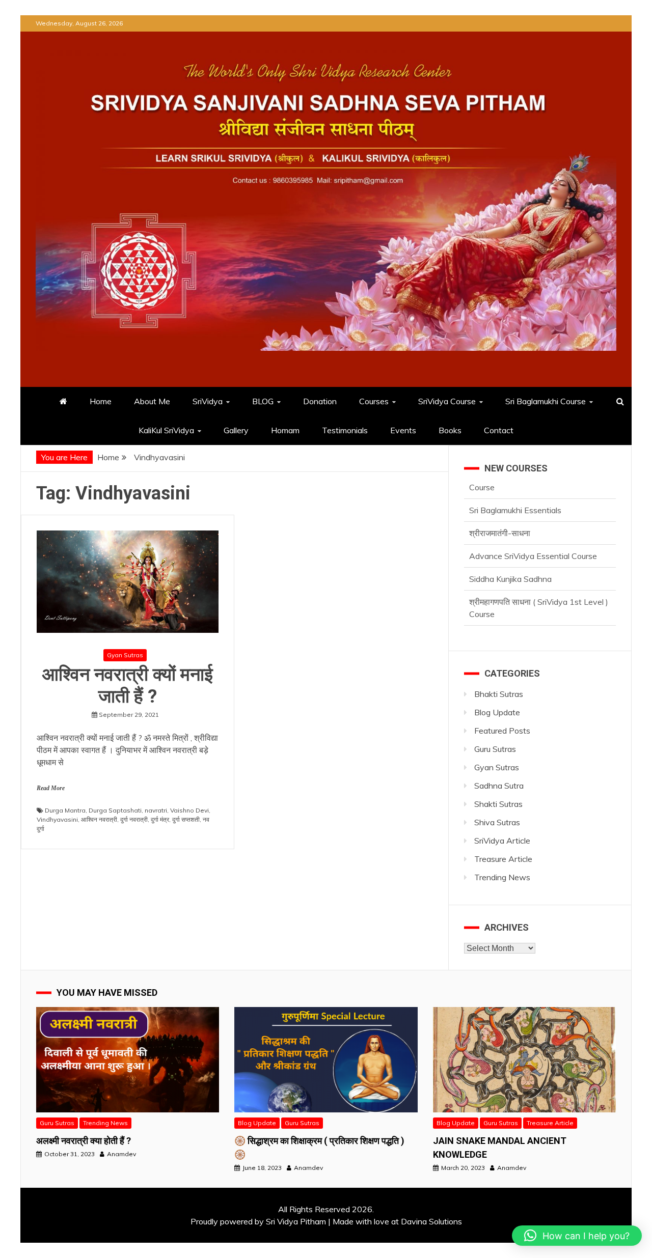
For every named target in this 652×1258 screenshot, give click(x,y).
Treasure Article (503, 859)
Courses (374, 401)
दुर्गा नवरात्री (134, 819)
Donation (320, 401)
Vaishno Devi (189, 810)
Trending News (502, 877)
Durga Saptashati (115, 810)
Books (450, 430)
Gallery (236, 430)
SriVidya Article (502, 840)
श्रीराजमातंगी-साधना (499, 517)
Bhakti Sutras (498, 694)
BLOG (263, 401)
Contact (498, 430)
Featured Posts (502, 730)
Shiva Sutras (497, 822)
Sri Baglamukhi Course (545, 401)
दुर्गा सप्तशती (186, 819)
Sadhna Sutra (499, 785)
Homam (285, 430)
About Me (152, 401)
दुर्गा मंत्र (160, 819)
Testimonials (345, 430)
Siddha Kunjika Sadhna (510, 562)
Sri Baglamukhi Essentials (515, 494)
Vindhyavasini (57, 819)
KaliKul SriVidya (166, 430)
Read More (51, 788)
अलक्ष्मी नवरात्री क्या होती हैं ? (83, 1140)
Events (403, 430)
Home (101, 401)
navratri (156, 810)
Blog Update (497, 712)
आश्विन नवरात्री (99, 819)
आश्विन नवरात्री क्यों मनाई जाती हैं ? (127, 685)
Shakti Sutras (498, 804)
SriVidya (208, 401)
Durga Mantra (65, 810)
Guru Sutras (495, 749)
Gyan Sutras (125, 655)
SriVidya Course (447, 401)
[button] (577, 1235)
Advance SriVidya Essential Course (533, 540)
